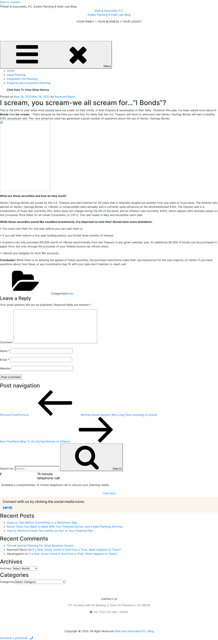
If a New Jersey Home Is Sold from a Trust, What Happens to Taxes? (76, 549)
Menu (107, 66)
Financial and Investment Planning (28, 83)
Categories (7, 582)
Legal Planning (16, 74)
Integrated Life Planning (22, 79)
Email (4, 359)
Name (5, 351)
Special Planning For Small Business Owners (45, 545)
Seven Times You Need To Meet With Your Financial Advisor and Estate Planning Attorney (65, 526)
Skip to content (10, 2)
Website (5, 368)
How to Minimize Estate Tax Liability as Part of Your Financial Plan (50, 530)
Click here (109, 493)
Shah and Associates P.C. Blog (134, 631)
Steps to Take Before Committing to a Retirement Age (42, 522)
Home (10, 70)
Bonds (69, 293)
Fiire (9, 545)
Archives (5, 568)
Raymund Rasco (65, 96)
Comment (6, 342)
